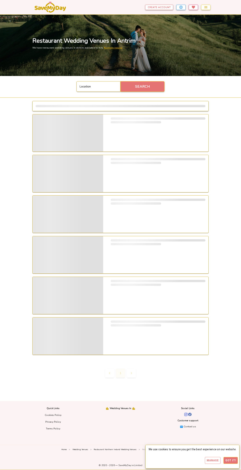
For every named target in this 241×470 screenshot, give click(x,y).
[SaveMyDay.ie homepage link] (60, 7)
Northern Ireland (113, 47)
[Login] (181, 7)
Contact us (189, 426)
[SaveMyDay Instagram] (186, 414)
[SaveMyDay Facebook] (190, 414)
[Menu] (205, 7)
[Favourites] (193, 7)
